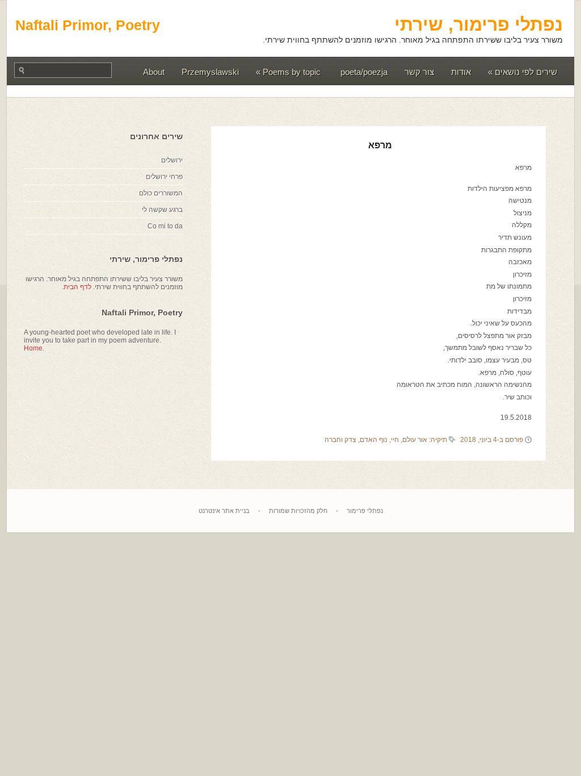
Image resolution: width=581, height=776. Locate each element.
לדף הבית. (76, 287)
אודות (461, 72)
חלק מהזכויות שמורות (298, 510)
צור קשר (419, 72)
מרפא (380, 145)
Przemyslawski (210, 72)
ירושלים (172, 160)
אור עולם (414, 440)
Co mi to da (165, 226)
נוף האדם (374, 440)
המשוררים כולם (161, 193)
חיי (395, 440)
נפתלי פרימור (365, 510)
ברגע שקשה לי (162, 210)
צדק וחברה (340, 440)
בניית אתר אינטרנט (224, 510)
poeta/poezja (364, 72)
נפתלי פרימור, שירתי (478, 24)
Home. (34, 348)
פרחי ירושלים (164, 177)
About (154, 72)
